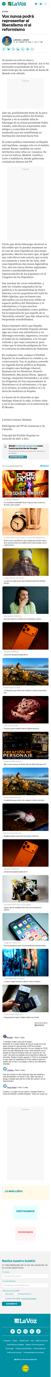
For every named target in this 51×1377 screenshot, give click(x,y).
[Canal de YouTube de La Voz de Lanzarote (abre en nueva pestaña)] (36, 4)
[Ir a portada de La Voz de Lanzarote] (25, 1321)
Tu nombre (5, 1272)
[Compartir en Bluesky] (8, 49)
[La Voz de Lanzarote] (17, 4)
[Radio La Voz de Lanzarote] (41, 4)
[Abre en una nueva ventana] (25, 1368)
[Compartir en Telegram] (27, 49)
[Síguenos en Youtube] (19, 1331)
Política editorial (39, 1348)
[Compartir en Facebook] (4, 49)
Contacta (7, 1341)
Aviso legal (9, 1348)
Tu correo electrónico (9, 1281)
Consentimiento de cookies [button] (34, 1352)
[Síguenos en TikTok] (38, 1331)
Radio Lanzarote (42, 1341)
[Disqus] (25, 1064)
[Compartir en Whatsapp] (23, 49)
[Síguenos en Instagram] (25, 1331)
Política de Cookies (14, 1352)
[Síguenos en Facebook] (12, 1331)
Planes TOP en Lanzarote (35, 1345)
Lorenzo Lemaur (21, 40)
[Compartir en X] (13, 49)
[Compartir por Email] (32, 49)
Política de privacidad (23, 1348)
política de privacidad (29, 1299)
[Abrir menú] (4, 4)
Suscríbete (11, 1304)
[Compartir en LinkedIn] (18, 49)
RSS (32, 1341)
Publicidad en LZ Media (15, 1345)
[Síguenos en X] (32, 1331)
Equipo (15, 1341)
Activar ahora (17, 457)
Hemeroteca (24, 1341)
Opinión (5, 12)
